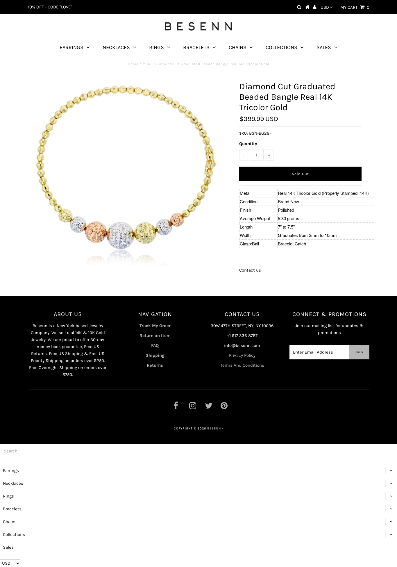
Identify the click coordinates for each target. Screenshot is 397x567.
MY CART (354, 7)
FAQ (155, 345)
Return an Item (155, 335)
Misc (146, 64)
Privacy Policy (242, 355)
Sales (323, 47)
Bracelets (196, 47)
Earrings (71, 47)
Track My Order (155, 325)
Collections (281, 47)
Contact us (250, 270)
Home (133, 64)
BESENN (214, 428)
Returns (155, 365)
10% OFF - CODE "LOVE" (50, 7)
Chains (237, 47)
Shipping (155, 355)
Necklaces (116, 47)
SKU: (243, 133)
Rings (156, 47)
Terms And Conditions (242, 365)
